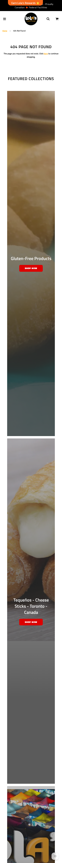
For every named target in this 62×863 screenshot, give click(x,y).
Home (4, 30)
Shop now (31, 268)
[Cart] (57, 19)
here (46, 53)
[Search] (48, 19)
